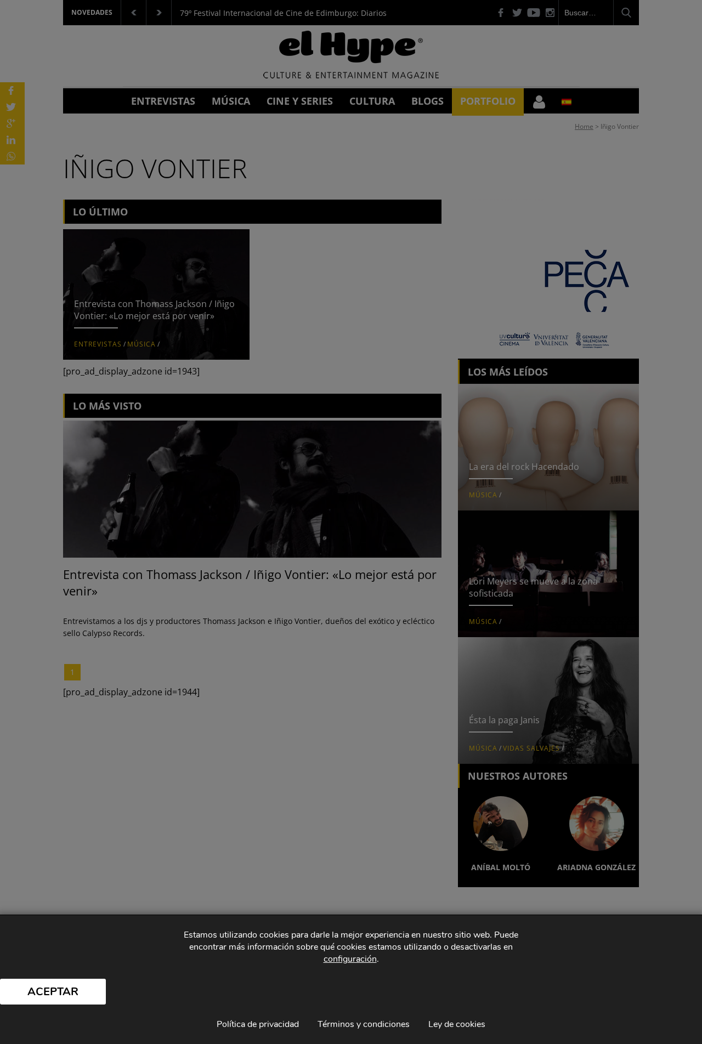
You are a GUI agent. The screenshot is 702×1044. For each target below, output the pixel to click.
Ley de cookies (456, 1024)
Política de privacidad (258, 1024)
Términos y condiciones (364, 1024)
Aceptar (52, 991)
